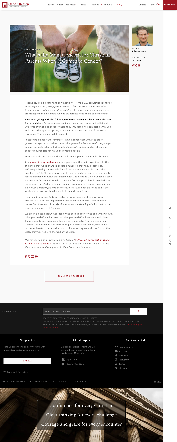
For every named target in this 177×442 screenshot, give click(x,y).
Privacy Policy (41, 381)
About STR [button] (109, 4)
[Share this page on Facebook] (133, 65)
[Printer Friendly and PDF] (36, 256)
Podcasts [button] (70, 4)
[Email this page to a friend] (139, 65)
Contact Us (80, 381)
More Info (79, 353)
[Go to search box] (120, 4)
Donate (27, 361)
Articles (50, 4)
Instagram (124, 360)
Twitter (122, 364)
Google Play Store (75, 364)
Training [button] (95, 4)
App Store (72, 359)
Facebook (123, 355)
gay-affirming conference (44, 162)
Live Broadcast (126, 347)
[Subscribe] (138, 311)
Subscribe (170, 4)
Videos (59, 4)
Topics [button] (82, 4)
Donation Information (17, 372)
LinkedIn (123, 368)
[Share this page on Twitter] (136, 65)
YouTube (123, 351)
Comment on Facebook (71, 276)
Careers (62, 381)
